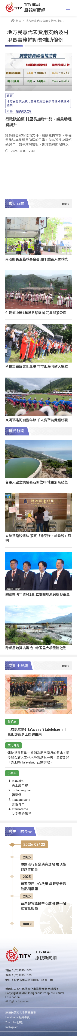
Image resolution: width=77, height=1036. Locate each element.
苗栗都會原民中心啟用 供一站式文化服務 (43, 906)
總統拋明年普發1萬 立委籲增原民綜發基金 (37, 594)
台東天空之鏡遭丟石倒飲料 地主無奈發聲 (36, 482)
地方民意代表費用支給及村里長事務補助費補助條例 (38, 103)
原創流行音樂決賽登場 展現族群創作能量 (43, 867)
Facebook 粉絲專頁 (17, 1017)
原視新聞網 (35, 10)
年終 (10, 111)
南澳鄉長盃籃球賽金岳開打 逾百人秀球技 (36, 259)
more (27, 924)
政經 (10, 95)
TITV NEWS (32, 4)
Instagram (11, 1027)
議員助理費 (23, 111)
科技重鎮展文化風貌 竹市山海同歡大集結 (36, 366)
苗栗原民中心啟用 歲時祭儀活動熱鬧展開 (43, 886)
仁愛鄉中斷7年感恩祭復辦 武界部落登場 (35, 312)
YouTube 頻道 (14, 1022)
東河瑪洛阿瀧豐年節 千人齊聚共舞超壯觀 (36, 419)
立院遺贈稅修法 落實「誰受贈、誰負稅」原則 (38, 538)
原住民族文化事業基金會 (20, 1012)
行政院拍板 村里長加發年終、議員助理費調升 (38, 121)
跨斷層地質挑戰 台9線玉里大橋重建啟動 (35, 647)
